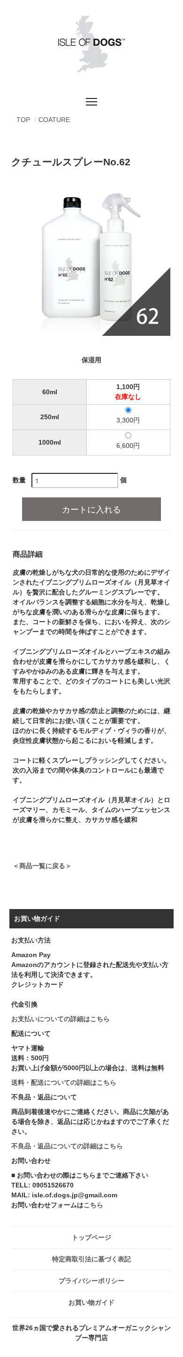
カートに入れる (91, 509)
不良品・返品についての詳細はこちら (67, 1146)
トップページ (91, 1237)
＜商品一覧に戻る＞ (42, 865)
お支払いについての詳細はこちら (60, 1019)
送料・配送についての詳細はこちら (63, 1082)
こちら (93, 1205)
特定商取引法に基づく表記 (91, 1259)
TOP (23, 119)
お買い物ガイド (91, 1302)
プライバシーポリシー (91, 1280)
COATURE (54, 119)
